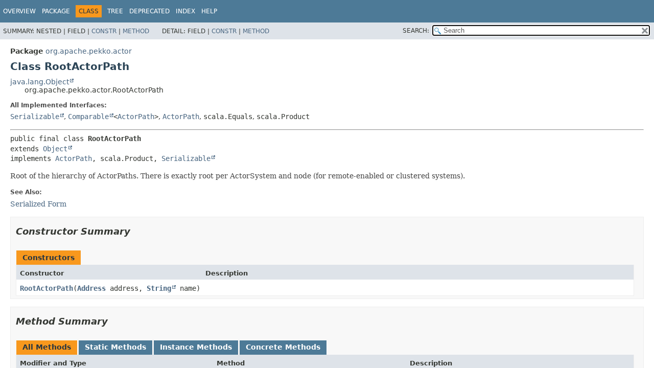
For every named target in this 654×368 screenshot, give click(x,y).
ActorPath (136, 116)
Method (136, 31)
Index (185, 11)
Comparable (88, 116)
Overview (19, 11)
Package (56, 11)
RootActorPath (46, 288)
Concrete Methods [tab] (283, 347)
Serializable (34, 116)
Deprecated (149, 11)
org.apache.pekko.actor (88, 51)
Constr (103, 31)
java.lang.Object (39, 82)
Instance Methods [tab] (196, 347)
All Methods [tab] (46, 347)
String (159, 288)
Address (91, 288)
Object (55, 149)
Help (209, 11)
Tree (115, 11)
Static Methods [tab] (115, 347)
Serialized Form (38, 204)
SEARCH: (416, 30)
